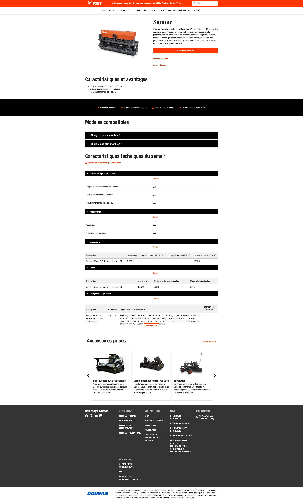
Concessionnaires (143, 3)
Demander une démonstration (126, 426)
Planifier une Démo (160, 59)
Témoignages (150, 430)
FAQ (120, 472)
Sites (147, 416)
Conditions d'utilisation (181, 436)
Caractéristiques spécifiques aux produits (152, 438)
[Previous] (89, 375)
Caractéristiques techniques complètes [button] (104, 163)
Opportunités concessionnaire (126, 465)
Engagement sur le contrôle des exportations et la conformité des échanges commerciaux (180, 446)
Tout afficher (209, 341)
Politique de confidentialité (177, 417)
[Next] (214, 375)
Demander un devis (122, 3)
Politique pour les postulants (178, 429)
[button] (151, 135)
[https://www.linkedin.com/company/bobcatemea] (100, 416)
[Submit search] (216, 3)
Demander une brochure (164, 107)
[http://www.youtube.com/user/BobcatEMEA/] (96, 416)
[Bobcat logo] (95, 3)
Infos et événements (154, 420)
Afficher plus (151, 326)
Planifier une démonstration (194, 107)
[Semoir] (117, 42)
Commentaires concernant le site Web (130, 477)
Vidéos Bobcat (151, 425)
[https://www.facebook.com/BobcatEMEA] (86, 416)
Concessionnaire (160, 65)
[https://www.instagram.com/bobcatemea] (91, 416)
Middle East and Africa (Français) (170, 3)
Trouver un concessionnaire (135, 107)
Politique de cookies (179, 423)
